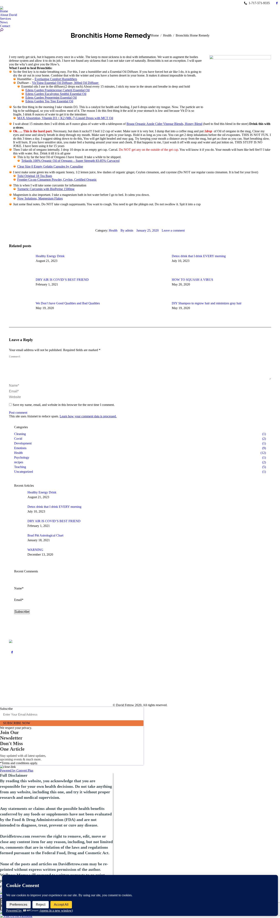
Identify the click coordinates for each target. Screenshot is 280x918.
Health (113, 230)
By (127, 230)
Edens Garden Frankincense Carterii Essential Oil (57, 90)
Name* (19, 588)
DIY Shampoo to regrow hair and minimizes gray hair (206, 303)
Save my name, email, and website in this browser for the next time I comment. (64, 404)
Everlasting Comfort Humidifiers (56, 79)
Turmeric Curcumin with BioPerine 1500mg (45, 189)
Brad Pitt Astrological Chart (45, 535)
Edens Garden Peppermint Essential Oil (51, 97)
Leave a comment (173, 230)
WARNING (35, 549)
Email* (18, 600)
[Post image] (20, 263)
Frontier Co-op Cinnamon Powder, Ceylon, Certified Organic (57, 179)
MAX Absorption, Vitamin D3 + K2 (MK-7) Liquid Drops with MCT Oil (65, 118)
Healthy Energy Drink (50, 256)
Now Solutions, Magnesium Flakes (40, 198)
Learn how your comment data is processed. (88, 416)
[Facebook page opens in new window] (12, 652)
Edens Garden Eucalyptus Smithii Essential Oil (55, 94)
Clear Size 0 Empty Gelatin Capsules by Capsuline (50, 166)
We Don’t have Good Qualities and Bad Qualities (68, 303)
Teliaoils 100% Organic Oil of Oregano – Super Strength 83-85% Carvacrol (70, 160)
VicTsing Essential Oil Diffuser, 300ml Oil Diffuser (65, 82)
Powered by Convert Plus (16, 770)
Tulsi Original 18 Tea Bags (34, 176)
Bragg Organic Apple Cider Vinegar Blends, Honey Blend (164, 124)
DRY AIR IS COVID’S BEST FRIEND (62, 279)
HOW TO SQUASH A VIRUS (192, 279)
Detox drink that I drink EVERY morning (199, 256)
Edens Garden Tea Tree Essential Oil (49, 101)
